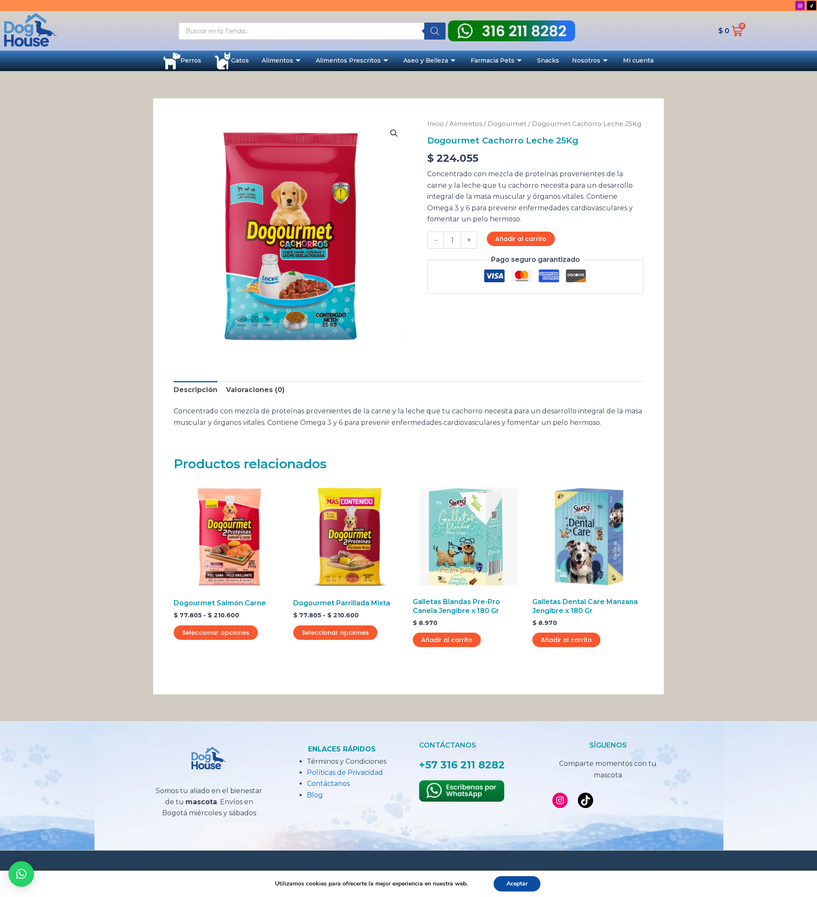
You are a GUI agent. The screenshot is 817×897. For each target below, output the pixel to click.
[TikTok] (585, 800)
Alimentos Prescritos (348, 60)
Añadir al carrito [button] (446, 640)
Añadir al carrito (520, 239)
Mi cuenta (638, 60)
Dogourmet (507, 124)
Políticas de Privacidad (345, 772)
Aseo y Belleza (425, 60)
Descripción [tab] (195, 390)
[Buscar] (435, 31)
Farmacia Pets (492, 60)
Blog (315, 795)
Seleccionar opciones (215, 632)
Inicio (435, 124)
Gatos (240, 60)
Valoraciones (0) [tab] (255, 390)
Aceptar (517, 884)
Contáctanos (328, 784)
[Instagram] (560, 800)
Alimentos (277, 60)
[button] (394, 133)
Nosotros (586, 60)
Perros (190, 60)
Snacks (548, 60)
